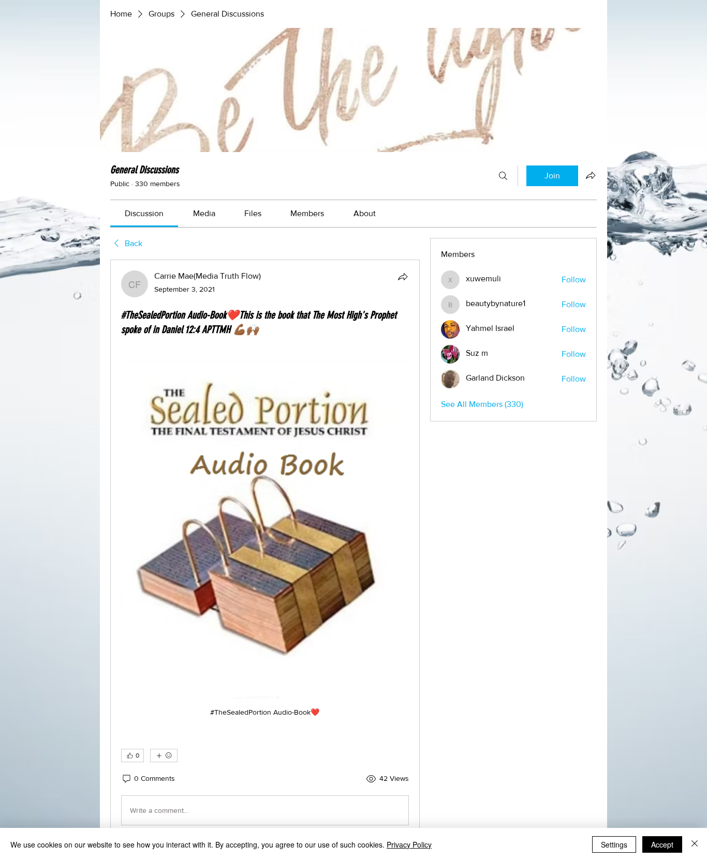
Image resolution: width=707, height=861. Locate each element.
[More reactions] (164, 755)
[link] (144, 213)
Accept (662, 844)
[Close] (694, 844)
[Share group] (590, 175)
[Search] (503, 175)
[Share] (402, 276)
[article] (265, 550)
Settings (614, 844)
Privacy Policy (409, 844)
